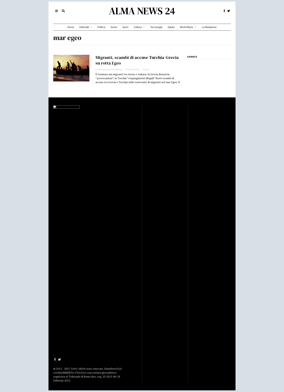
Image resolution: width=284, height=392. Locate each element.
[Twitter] (228, 11)
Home (70, 27)
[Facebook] (224, 11)
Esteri (114, 27)
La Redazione (209, 27)
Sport (125, 27)
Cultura (138, 27)
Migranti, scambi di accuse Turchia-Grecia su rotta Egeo (137, 60)
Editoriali (84, 27)
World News (186, 27)
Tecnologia (156, 27)
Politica (101, 27)
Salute (171, 27)
